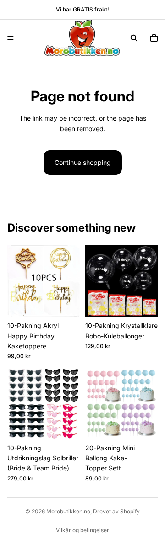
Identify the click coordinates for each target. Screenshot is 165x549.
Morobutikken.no (68, 511)
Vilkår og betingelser (82, 530)
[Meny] (10, 37)
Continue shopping (83, 162)
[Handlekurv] (154, 38)
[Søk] (134, 38)
